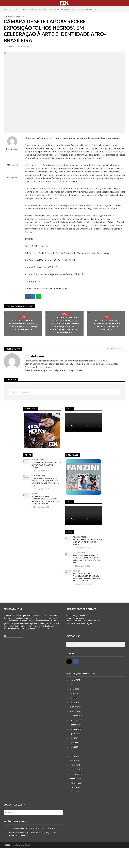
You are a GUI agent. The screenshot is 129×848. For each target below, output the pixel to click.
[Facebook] (76, 661)
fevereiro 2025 (75, 760)
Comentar (10, 46)
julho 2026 (74, 684)
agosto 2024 (75, 787)
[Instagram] (69, 661)
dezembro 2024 (76, 769)
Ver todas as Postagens (114, 349)
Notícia (64, 314)
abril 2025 (73, 751)
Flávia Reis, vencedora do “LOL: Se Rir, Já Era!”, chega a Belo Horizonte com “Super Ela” (45, 481)
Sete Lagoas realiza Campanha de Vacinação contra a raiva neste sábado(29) (106, 324)
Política (23, 317)
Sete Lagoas (18, 16)
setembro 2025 (76, 729)
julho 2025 (74, 738)
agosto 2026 (75, 680)
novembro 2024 (76, 774)
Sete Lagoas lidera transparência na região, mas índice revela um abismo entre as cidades (22, 324)
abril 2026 (73, 698)
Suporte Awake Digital (21, 845)
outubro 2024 (75, 778)
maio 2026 (74, 693)
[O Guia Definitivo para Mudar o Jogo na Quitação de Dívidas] (26, 462)
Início (5, 9)
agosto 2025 (75, 733)
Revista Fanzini (12, 149)
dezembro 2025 (76, 716)
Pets (106, 317)
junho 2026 (74, 689)
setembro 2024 (76, 783)
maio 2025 (74, 747)
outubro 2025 (75, 725)
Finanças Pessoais (39, 460)
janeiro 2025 (75, 765)
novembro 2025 (76, 720)
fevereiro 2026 (75, 707)
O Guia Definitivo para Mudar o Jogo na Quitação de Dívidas (46, 464)
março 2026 (74, 702)
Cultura (8, 16)
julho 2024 (74, 792)
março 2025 (74, 756)
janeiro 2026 (75, 711)
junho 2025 (74, 742)
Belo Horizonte (38, 475)
